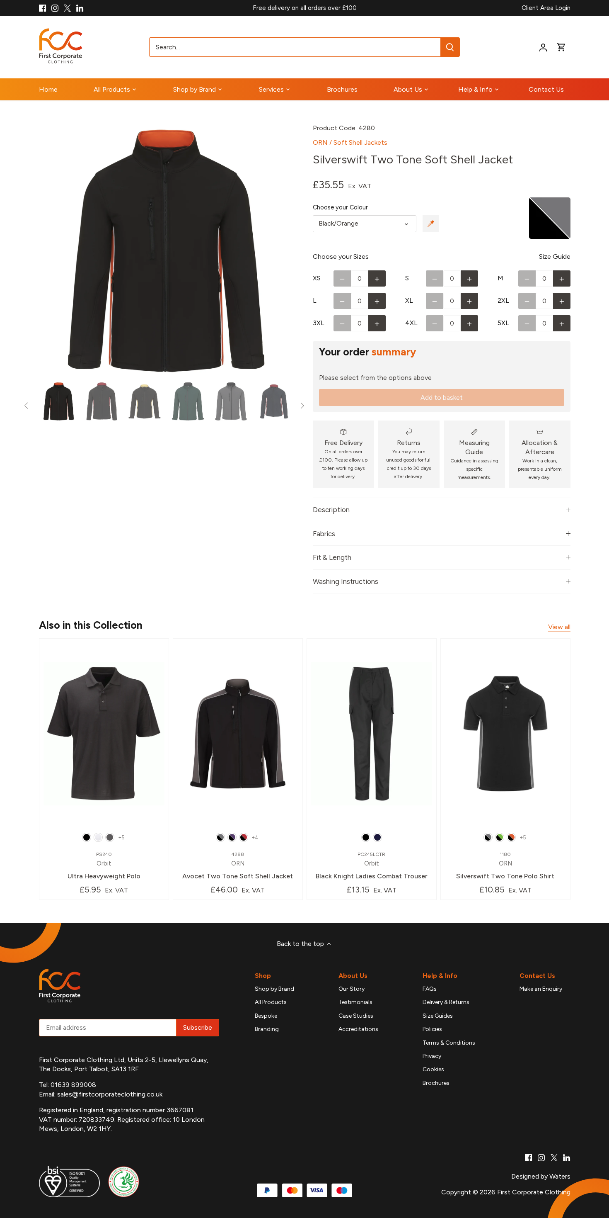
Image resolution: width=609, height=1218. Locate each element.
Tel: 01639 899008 (67, 1085)
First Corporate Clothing (533, 1192)
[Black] (86, 837)
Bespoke (266, 1015)
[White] (98, 837)
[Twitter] (67, 7)
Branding (267, 1029)
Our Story (351, 988)
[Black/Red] (243, 837)
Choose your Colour (340, 207)
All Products (271, 1002)
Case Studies (355, 1015)
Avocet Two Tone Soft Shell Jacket (237, 865)
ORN (320, 142)
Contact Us (537, 976)
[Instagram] (54, 7)
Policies (432, 1029)
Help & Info (440, 976)
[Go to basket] (561, 47)
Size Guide (554, 256)
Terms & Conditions (449, 1042)
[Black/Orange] (511, 837)
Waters (559, 1176)
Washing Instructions (345, 581)
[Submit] (449, 47)
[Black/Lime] (499, 837)
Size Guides (438, 1015)
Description (331, 510)
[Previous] (51, 251)
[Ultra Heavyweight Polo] (104, 733)
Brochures (436, 1083)
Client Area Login (546, 8)
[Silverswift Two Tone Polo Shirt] (505, 733)
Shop (263, 976)
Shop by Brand (274, 988)
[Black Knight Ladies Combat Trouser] (371, 733)
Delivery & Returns (446, 1002)
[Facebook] (42, 7)
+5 (121, 837)
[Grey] (110, 837)
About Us (352, 976)
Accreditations (358, 1029)
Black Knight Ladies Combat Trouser (372, 865)
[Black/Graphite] (220, 837)
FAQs (430, 988)
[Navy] (377, 837)
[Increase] (377, 278)
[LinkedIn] (79, 7)
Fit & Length (332, 557)
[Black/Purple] (232, 837)
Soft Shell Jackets (360, 142)
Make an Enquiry (541, 988)
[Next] (280, 251)
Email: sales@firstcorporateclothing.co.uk (100, 1094)
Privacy (432, 1056)
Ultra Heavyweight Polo (104, 865)
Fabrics (324, 534)
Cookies (433, 1069)
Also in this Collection (91, 625)
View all (559, 627)
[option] (166, 251)
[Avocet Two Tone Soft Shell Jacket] (237, 733)
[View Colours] (431, 223)
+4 (255, 837)
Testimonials (355, 1002)
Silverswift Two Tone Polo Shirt (505, 865)
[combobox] (295, 47)
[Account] (543, 47)
